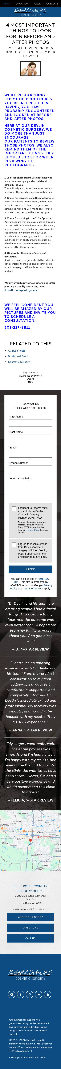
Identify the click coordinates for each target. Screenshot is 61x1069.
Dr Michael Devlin (18, 356)
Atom (30, 378)
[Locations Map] (30, 840)
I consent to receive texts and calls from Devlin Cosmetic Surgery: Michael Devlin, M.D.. (33, 520)
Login (43, 1057)
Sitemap (14, 1057)
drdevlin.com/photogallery (20, 290)
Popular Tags (30, 372)
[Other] (11, 994)
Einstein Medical (22, 1051)
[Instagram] (29, 994)
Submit (30, 568)
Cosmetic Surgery (19, 361)
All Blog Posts (16, 350)
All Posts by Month (30, 375)
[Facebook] (20, 994)
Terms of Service (33, 588)
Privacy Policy (33, 530)
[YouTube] (47, 994)
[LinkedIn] (38, 994)
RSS (30, 381)
